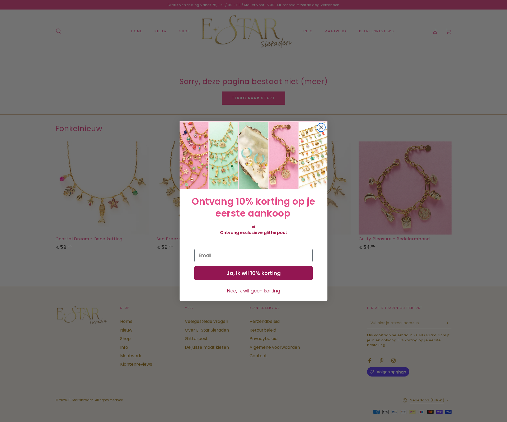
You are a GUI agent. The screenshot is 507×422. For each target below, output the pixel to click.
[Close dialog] (321, 127)
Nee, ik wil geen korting (253, 290)
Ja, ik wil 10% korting (254, 273)
